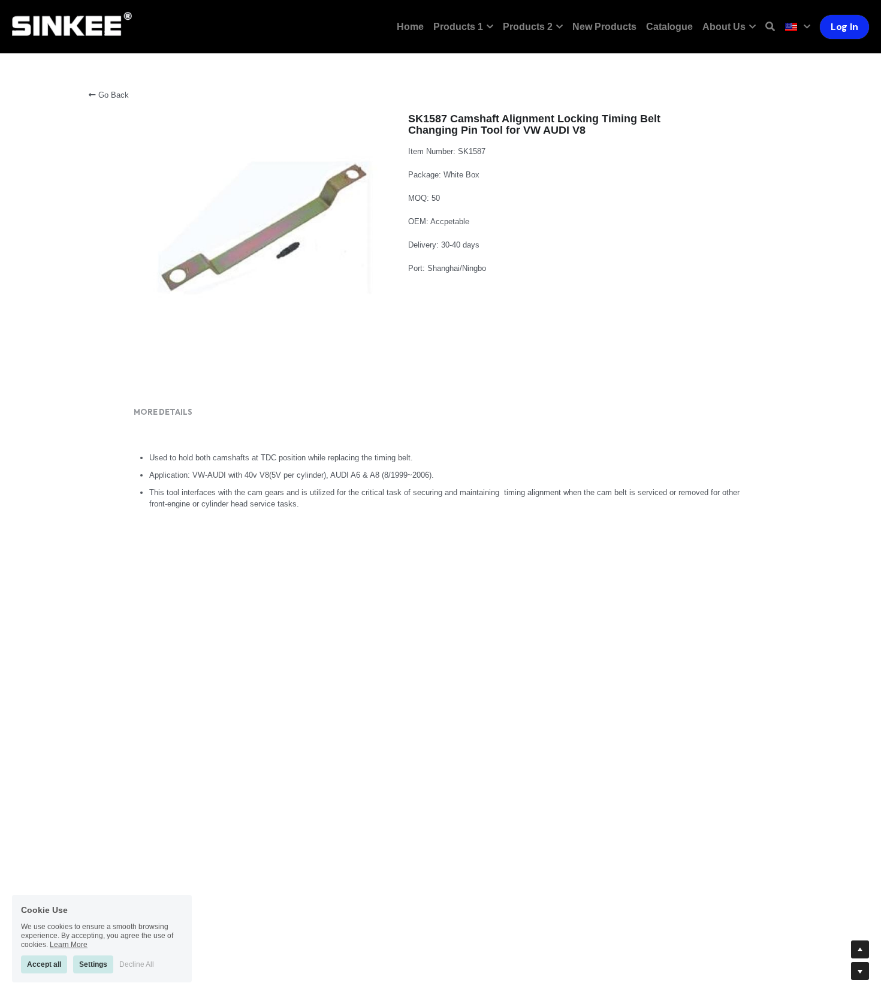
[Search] (770, 27)
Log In (844, 26)
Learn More (69, 942)
